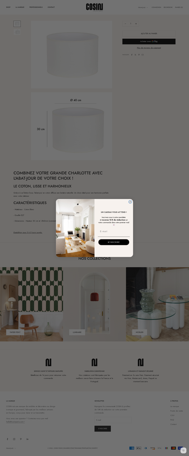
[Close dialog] (130, 201)
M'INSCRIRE (114, 242)
